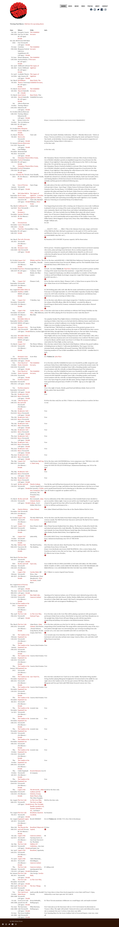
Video (83, 6)
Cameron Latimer (35, 597)
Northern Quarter (23, 380)
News (70, 6)
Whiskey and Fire (35, 260)
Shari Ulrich (33, 80)
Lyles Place (58, 356)
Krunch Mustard (35, 771)
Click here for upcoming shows (34, 24)
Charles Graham (35, 484)
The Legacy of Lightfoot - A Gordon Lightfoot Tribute (36, 195)
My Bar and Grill (23, 484)
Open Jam (33, 564)
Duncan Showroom (24, 143)
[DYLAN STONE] (19, 11)
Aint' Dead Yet (34, 677)
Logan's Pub (21, 310)
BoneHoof (33, 813)
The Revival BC (34, 790)
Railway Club (22, 545)
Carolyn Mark (34, 572)
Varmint (32, 497)
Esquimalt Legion (23, 819)
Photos (90, 6)
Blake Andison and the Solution (37, 792)
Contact (105, 6)
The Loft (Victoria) (24, 239)
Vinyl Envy (21, 229)
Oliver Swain (34, 158)
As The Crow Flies (35, 614)
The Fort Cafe (22, 614)
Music (77, 6)
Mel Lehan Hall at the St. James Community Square (24, 195)
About (97, 6)
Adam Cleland (34, 509)
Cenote (20, 591)
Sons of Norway (23, 185)
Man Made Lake (35, 595)
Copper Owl (21, 260)
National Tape (34, 616)
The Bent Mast (22, 557)
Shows (63, 6)
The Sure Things (35, 886)
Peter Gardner (34, 520)
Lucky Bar (21, 174)
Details (20, 38)
